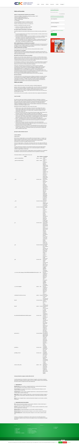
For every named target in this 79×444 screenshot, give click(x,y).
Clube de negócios (32, 432)
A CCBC (38, 4)
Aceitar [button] (60, 442)
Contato (57, 4)
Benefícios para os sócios (33, 428)
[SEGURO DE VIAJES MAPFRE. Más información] (58, 45)
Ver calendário (61, 13)
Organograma (18, 431)
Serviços (42, 4)
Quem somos (18, 428)
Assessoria (30, 429)
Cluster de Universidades (33, 431)
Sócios (17, 430)
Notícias (47, 4)
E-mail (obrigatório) (54, 26)
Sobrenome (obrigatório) (55, 22)
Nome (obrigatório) (54, 18)
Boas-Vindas (18, 429)
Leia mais (56, 442)
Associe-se (52, 4)
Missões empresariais (32, 430)
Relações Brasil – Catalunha (20, 432)
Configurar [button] (69, 442)
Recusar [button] (64, 442)
